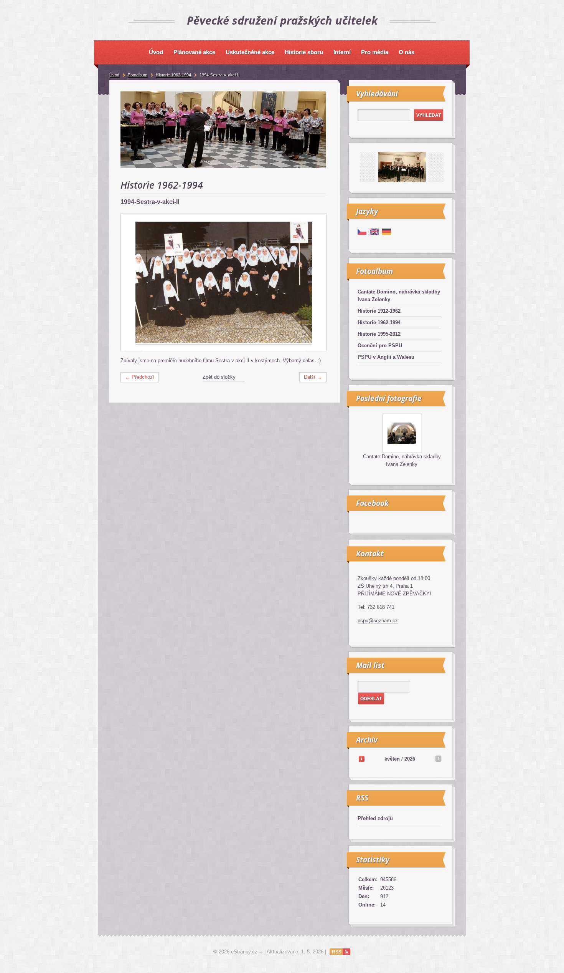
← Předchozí (139, 377)
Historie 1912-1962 (379, 311)
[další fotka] (313, 282)
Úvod (114, 75)
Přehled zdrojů (375, 818)
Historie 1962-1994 (379, 322)
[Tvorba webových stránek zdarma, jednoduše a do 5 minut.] (261, 952)
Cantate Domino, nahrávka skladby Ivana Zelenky (399, 295)
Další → (313, 377)
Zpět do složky (219, 377)
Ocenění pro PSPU (380, 345)
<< (361, 758)
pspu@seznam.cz (378, 620)
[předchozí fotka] (133, 282)
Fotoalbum (137, 75)
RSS (336, 952)
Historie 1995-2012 (379, 334)
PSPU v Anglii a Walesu (386, 357)
